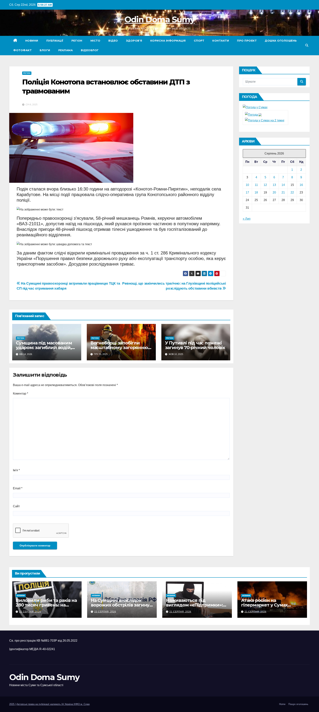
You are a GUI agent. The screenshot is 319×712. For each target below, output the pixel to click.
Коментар (20, 393)
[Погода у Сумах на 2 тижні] (264, 120)
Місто (95, 40)
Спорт (199, 40)
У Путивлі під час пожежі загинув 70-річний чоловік (195, 345)
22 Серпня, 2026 (30, 611)
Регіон (76, 40)
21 (283, 192)
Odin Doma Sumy (159, 19)
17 (247, 192)
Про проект (247, 40)
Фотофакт (22, 50)
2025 (12, 704)
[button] (306, 45)
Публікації (54, 40)
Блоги (45, 50)
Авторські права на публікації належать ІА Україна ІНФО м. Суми (53, 704)
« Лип (247, 218)
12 (265, 184)
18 (256, 192)
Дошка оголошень (281, 40)
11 (256, 184)
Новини (31, 40)
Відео (113, 40)
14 (283, 184)
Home (282, 704)
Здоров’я (134, 40)
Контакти (220, 40)
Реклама (65, 50)
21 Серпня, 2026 (180, 611)
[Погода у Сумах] (255, 107)
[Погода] (253, 114)
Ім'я (16, 470)
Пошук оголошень (298, 704)
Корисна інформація (168, 40)
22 (292, 192)
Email (17, 488)
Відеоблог (90, 50)
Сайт (16, 506)
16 (301, 184)
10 (247, 184)
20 (274, 192)
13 (274, 184)
